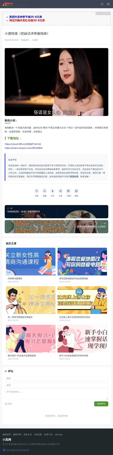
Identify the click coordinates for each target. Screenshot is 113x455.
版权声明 (17, 434)
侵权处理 (6, 434)
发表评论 (101, 404)
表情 (10, 404)
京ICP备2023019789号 (18, 450)
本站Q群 (38, 434)
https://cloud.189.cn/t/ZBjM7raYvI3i (23, 144)
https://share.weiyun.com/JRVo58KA (24, 148)
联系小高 (48, 434)
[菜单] (108, 4)
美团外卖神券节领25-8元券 (25, 16)
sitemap (59, 434)
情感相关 (25, 40)
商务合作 (28, 434)
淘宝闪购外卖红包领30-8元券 (27, 20)
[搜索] (102, 4)
